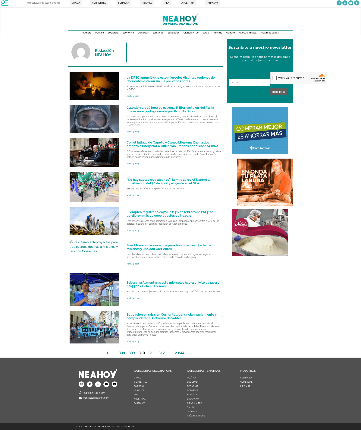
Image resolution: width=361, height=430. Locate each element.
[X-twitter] (344, 2)
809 (132, 353)
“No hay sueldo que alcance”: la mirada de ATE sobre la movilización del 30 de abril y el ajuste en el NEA (169, 181)
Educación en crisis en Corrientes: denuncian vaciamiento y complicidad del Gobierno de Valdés (172, 316)
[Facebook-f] (356, 2)
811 (152, 353)
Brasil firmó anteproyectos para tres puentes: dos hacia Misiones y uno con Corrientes (169, 247)
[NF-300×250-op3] (260, 255)
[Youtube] (350, 2)
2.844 (179, 353)
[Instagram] (339, 2)
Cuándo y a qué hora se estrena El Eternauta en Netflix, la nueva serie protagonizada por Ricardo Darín (170, 109)
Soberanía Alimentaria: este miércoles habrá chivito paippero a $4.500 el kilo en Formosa (173, 284)
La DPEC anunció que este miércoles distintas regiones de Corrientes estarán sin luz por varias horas (171, 79)
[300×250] (260, 152)
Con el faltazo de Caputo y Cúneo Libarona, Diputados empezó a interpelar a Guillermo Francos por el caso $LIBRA (172, 144)
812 (162, 353)
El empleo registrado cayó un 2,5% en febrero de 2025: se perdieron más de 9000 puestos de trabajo (170, 213)
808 (122, 353)
